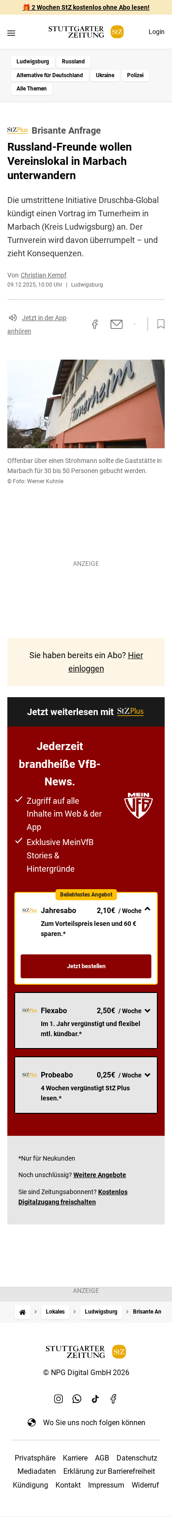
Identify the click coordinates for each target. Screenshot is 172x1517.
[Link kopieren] (78, 324)
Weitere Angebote (99, 1175)
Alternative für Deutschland (50, 75)
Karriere (75, 1458)
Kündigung (30, 1485)
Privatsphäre (35, 1458)
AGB (102, 1458)
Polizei (135, 75)
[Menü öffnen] (11, 32)
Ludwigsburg (33, 61)
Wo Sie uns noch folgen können (94, 1422)
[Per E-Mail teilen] (117, 324)
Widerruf (145, 1485)
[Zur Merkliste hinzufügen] (158, 324)
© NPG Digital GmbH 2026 (86, 1372)
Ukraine (105, 75)
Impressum (106, 1485)
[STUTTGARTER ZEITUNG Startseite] (86, 32)
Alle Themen (32, 88)
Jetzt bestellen (86, 966)
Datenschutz (137, 1458)
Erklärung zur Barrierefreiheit (109, 1471)
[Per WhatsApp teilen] (134, 324)
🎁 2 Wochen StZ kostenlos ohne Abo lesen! (86, 7)
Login (157, 31)
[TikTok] (95, 1398)
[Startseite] (22, 1312)
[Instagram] (58, 1398)
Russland (73, 61)
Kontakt (68, 1485)
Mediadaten (36, 1471)
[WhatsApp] (77, 1398)
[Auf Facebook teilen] (95, 324)
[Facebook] (113, 1398)
